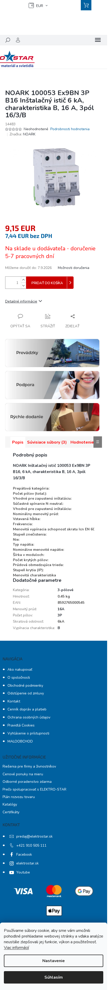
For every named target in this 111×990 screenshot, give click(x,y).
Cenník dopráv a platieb (26, 709)
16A (61, 609)
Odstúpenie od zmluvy (25, 693)
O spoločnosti (18, 677)
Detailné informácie (21, 301)
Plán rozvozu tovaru (19, 796)
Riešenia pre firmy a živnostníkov (29, 766)
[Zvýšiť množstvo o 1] (23, 280)
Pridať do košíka (47, 283)
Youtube (23, 872)
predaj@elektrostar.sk (34, 836)
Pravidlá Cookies (21, 725)
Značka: (22, 134)
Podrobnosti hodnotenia (70, 129)
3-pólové (65, 589)
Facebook (24, 854)
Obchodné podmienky (25, 685)
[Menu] (98, 40)
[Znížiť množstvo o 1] (23, 286)
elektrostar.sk (27, 863)
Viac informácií (16, 947)
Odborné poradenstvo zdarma (27, 781)
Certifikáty (11, 812)
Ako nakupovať (19, 669)
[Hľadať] (8, 40)
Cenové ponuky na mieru (23, 774)
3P (60, 615)
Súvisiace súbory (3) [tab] (47, 442)
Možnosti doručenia (73, 267)
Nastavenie (53, 961)
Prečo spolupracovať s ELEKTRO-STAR (34, 789)
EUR (39, 5)
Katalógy (10, 804)
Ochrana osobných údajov (28, 717)
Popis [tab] (17, 442)
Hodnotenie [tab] (82, 442)
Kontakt (13, 701)
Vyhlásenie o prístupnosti (28, 733)
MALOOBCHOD (20, 741)
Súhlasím (53, 977)
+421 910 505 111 (31, 845)
